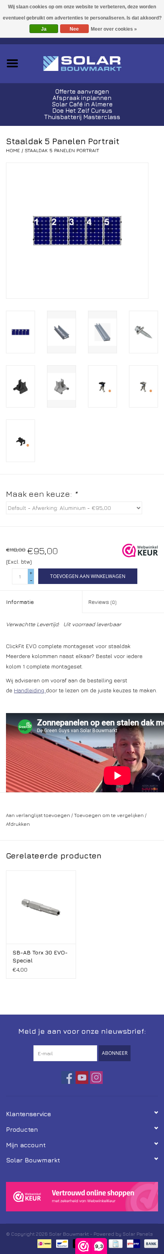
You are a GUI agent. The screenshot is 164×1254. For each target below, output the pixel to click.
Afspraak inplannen (82, 97)
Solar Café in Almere (82, 104)
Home (13, 150)
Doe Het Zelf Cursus (82, 110)
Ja (44, 29)
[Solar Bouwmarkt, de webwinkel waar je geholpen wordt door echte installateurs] (94, 62)
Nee (74, 29)
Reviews (102, 601)
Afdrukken (18, 824)
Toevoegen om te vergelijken (109, 815)
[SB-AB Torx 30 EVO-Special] (41, 907)
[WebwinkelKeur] (82, 1196)
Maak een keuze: (41, 494)
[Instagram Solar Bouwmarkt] (96, 1077)
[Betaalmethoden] (43, 1243)
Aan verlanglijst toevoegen (38, 815)
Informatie (20, 601)
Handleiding (30, 690)
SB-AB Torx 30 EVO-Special (40, 956)
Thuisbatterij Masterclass (82, 117)
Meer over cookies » (114, 29)
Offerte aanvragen (82, 91)
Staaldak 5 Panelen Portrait (62, 150)
